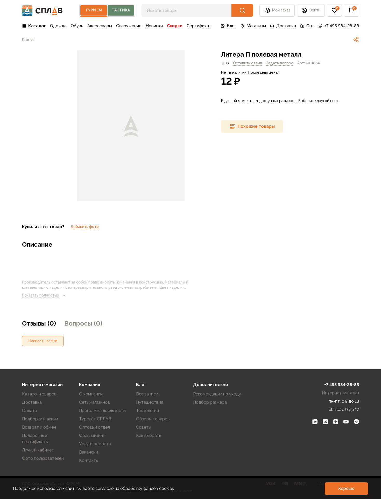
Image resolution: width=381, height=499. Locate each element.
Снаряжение (129, 25)
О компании (91, 394)
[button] (334, 10)
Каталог (37, 25)
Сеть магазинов (94, 402)
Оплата (29, 410)
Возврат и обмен (39, 427)
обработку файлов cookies (147, 488)
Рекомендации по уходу (217, 394)
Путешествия (149, 402)
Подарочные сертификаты (35, 438)
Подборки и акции (40, 418)
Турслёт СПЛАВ (95, 418)
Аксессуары (99, 25)
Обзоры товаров (153, 418)
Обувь (77, 25)
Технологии (147, 410)
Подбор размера (210, 402)
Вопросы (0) (83, 323)
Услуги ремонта (95, 443)
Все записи (147, 394)
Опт (310, 25)
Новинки (154, 25)
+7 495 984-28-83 (341, 25)
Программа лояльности (102, 410)
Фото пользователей (43, 458)
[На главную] (42, 10)
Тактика (121, 10)
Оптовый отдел (94, 427)
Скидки (174, 25)
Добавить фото (84, 227)
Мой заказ (281, 10)
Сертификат (199, 25)
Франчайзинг (91, 435)
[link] (356, 40)
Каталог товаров (39, 394)
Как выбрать (148, 435)
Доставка (286, 25)
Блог (231, 25)
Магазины (256, 25)
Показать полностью (40, 295)
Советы (143, 427)
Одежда (58, 25)
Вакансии (88, 452)
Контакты (88, 460)
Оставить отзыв (247, 63)
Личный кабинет (38, 450)
